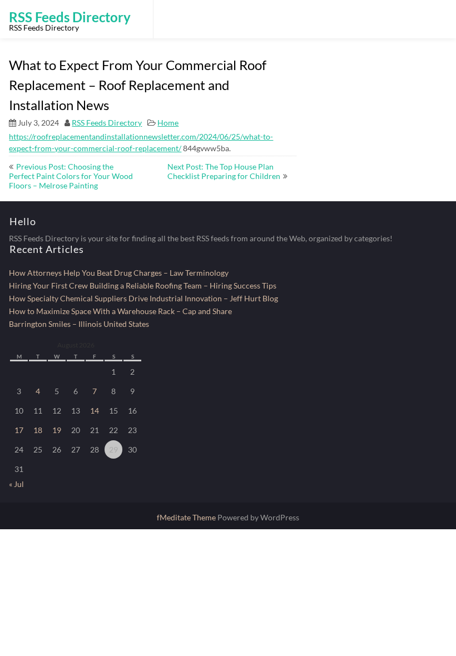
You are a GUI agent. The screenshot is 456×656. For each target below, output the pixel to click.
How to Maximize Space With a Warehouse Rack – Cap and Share (120, 311)
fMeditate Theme (187, 517)
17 (18, 430)
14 (94, 410)
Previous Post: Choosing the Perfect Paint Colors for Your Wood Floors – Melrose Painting (71, 176)
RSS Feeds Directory (107, 122)
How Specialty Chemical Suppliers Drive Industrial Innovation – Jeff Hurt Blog (143, 298)
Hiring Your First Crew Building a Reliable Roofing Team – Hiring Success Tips (142, 285)
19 (56, 430)
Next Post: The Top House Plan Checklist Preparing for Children (223, 171)
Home (168, 122)
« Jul (16, 484)
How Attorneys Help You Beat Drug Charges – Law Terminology (119, 272)
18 (37, 430)
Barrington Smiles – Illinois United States (79, 324)
